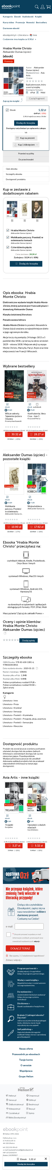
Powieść (17, 715)
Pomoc (39, 613)
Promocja (8, 61)
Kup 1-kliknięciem (26, 144)
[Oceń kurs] (11, 640)
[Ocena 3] (33, 81)
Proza (16, 704)
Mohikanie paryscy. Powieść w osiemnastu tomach (27, 239)
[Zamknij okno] (45, 1159)
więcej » (37, 941)
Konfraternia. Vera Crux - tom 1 (36, 414)
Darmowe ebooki (11, 28)
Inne (16, 700)
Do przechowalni (26, 159)
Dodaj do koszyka (25, 123)
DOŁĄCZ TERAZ (20, 948)
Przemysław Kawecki (13, 421)
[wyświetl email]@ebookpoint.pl (21, 1150)
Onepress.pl (34, 1096)
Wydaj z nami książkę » (28, 980)
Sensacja (18, 711)
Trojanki (9, 824)
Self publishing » (24, 1029)
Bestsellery (41, 22)
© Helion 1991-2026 (11, 1134)
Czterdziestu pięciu (21, 247)
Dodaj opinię (28, 640)
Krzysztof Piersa (34, 418)
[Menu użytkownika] (42, 7)
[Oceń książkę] (37, 81)
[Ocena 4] (36, 81)
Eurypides (9, 827)
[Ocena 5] (39, 81)
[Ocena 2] (30, 81)
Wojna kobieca (35, 506)
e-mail (9, 926)
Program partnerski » (27, 968)
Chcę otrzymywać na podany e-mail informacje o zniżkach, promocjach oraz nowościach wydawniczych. (28, 937)
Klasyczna (18, 726)
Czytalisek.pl (14, 1113)
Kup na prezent (27, 138)
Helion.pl (12, 1096)
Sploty (31, 1113)
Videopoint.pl (14, 1109)
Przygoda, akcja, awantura (34, 719)
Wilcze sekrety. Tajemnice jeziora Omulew (13, 416)
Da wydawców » (24, 991)
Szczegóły (14, 174)
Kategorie (8, 16)
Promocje (20, 22)
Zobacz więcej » (14, 959)
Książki (38, 16)
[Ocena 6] (41, 81)
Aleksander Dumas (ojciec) (35, 68)
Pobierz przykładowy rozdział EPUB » (19, 682)
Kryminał (18, 708)
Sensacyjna (28, 722)
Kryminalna (28, 715)
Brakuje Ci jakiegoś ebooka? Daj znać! (30, 1016)
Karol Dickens (33, 830)
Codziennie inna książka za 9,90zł (18, 39)
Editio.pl (32, 1100)
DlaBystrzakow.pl (16, 1104)
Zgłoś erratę (8, 687)
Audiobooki (28, 16)
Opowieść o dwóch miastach (36, 826)
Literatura (7, 700)
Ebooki (17, 16)
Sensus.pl (12, 1100)
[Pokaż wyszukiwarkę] (37, 7)
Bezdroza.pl (34, 1104)
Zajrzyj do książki (11, 101)
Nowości (30, 22)
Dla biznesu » (23, 1003)
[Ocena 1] (27, 81)
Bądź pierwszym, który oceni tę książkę (36, 85)
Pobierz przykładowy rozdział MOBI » (19, 685)
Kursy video (8, 22)
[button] (46, 388)
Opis (11, 169)
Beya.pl (32, 1109)
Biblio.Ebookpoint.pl (17, 1117)
